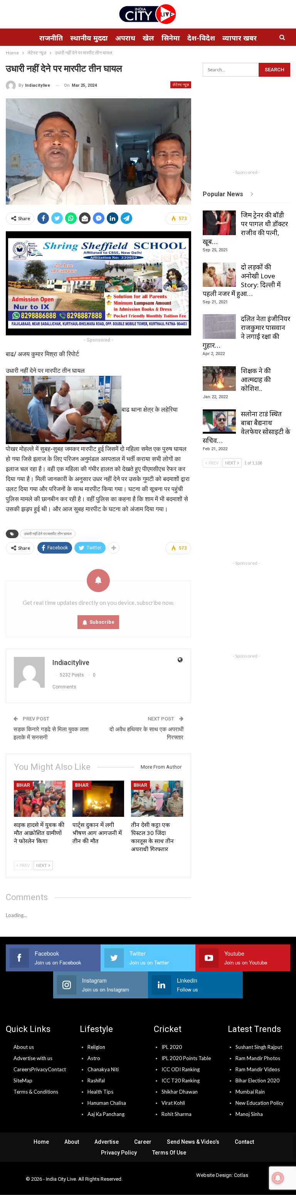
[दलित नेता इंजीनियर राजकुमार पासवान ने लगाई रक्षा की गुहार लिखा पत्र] (219, 326)
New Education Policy (259, 1103)
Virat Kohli (173, 1103)
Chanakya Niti (103, 1069)
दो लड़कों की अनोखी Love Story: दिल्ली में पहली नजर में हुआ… (242, 280)
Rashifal (96, 1080)
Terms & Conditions (35, 1092)
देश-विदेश (201, 37)
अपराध (125, 37)
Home (41, 1142)
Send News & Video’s (193, 1142)
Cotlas (241, 1175)
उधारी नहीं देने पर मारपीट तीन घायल (48, 534)
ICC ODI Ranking (180, 1069)
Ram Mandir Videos (257, 1069)
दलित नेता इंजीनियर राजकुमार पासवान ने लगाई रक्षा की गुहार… (246, 332)
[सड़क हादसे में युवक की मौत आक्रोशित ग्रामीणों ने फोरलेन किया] (40, 799)
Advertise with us (32, 1058)
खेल (148, 37)
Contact (57, 1069)
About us (23, 1047)
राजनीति (51, 37)
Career (142, 1142)
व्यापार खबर (239, 37)
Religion (96, 1047)
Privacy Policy (119, 1153)
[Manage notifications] (278, 1178)
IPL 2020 (171, 1047)
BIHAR (23, 785)
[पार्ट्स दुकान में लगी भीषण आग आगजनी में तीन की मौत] (98, 799)
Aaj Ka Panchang (105, 1114)
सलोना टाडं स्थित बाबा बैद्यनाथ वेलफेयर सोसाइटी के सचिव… (246, 427)
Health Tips (100, 1092)
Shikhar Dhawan (179, 1092)
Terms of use (169, 1153)
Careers (22, 1069)
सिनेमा (170, 37)
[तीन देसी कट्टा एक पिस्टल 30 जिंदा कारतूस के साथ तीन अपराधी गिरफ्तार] (157, 799)
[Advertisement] (249, 126)
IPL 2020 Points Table (186, 1058)
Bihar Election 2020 (257, 1080)
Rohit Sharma (176, 1114)
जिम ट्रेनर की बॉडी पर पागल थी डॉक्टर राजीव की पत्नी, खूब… (245, 228)
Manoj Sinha (249, 1114)
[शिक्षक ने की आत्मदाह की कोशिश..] (219, 378)
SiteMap (22, 1080)
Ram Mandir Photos (257, 1058)
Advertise (106, 1142)
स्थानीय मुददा (89, 37)
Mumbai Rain (250, 1092)
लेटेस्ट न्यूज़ (181, 84)
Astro (93, 1058)
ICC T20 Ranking (180, 1080)
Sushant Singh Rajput (258, 1047)
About (71, 1142)
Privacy (39, 1069)
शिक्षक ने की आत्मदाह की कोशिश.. (256, 379)
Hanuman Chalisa (106, 1103)
